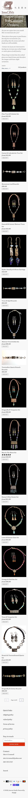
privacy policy (8, 729)
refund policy (7, 719)
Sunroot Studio (13, 790)
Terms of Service (8, 724)
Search (5, 771)
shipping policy (8, 715)
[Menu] (25, 7)
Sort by (3, 65)
